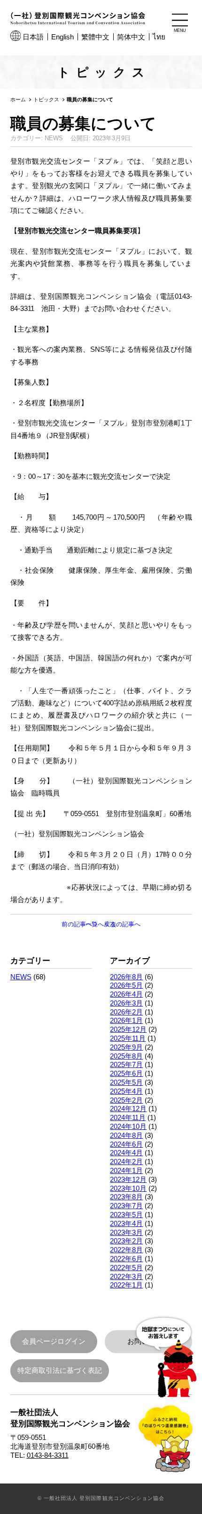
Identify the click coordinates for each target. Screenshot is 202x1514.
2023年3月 (126, 1232)
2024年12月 (128, 1109)
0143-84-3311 (48, 1455)
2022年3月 (126, 1276)
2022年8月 (126, 1250)
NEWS (20, 977)
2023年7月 (126, 1206)
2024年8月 (126, 1135)
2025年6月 (126, 1073)
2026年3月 (126, 1003)
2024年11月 (128, 1117)
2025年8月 (126, 1056)
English (62, 36)
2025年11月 (128, 1038)
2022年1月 (126, 1285)
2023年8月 (126, 1197)
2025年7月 (126, 1064)
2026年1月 (126, 1020)
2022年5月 (126, 1268)
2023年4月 (126, 1223)
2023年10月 (128, 1188)
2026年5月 (126, 985)
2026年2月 (126, 1012)
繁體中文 (95, 36)
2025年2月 (126, 1100)
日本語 (33, 36)
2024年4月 (126, 1153)
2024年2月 (126, 1162)
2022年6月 (126, 1259)
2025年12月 (128, 1029)
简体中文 (131, 36)
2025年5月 (126, 1082)
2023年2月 (126, 1241)
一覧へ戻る (100, 924)
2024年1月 (126, 1170)
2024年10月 (128, 1126)
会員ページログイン (53, 1341)
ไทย (159, 36)
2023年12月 (128, 1179)
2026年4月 (126, 994)
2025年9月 (126, 1047)
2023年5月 (126, 1215)
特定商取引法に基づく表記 (59, 1370)
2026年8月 (126, 977)
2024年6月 (126, 1144)
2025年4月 (126, 1091)
